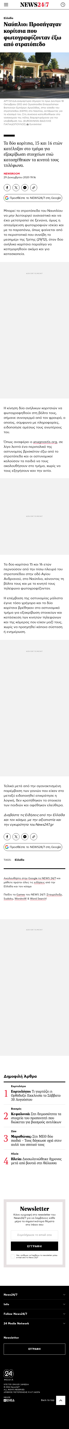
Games (20, 894)
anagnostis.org (45, 442)
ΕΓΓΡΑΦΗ (34, 1349)
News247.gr (44, 824)
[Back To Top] (60, 1400)
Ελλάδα (8, 18)
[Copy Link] (33, 187)
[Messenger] (24, 187)
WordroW (21, 898)
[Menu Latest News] (63, 4)
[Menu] (6, 4)
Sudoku (8, 898)
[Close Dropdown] (64, 1295)
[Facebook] (7, 187)
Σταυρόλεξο (54, 894)
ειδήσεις (39, 882)
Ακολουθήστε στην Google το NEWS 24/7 (30, 878)
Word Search (38, 898)
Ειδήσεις (32, 815)
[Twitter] (16, 187)
